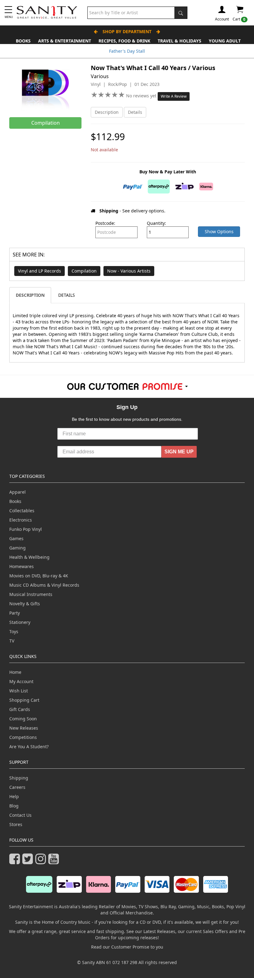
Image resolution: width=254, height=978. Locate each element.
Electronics (20, 520)
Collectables (21, 510)
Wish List (18, 691)
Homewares (21, 566)
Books (23, 41)
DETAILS (66, 295)
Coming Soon (23, 719)
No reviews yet (142, 96)
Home (15, 672)
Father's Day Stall (127, 51)
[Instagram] (41, 862)
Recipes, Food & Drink (124, 41)
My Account (21, 681)
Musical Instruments (30, 594)
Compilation (84, 271)
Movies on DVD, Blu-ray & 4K (38, 576)
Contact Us (20, 815)
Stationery (19, 622)
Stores (15, 824)
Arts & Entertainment (64, 41)
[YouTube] (54, 862)
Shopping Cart (24, 700)
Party (14, 613)
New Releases (23, 728)
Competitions (23, 737)
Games (16, 538)
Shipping (18, 778)
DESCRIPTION (30, 295)
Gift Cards (19, 709)
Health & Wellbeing (29, 557)
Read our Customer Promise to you (127, 947)
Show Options (219, 231)
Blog (14, 806)
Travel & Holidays (179, 41)
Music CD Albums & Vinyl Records (44, 585)
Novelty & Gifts (24, 604)
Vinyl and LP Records (39, 271)
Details (135, 112)
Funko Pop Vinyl (25, 529)
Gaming (17, 548)
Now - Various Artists (129, 271)
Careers (17, 787)
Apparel (17, 492)
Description (107, 112)
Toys (13, 631)
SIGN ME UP (179, 451)
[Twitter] (28, 862)
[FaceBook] (15, 862)
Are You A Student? (29, 746)
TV (11, 641)
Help (14, 796)
